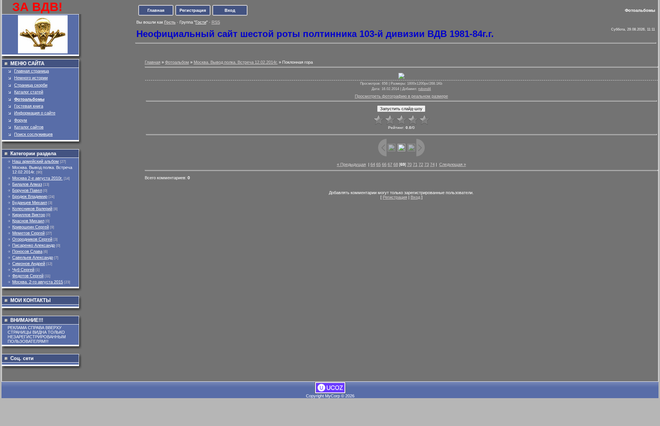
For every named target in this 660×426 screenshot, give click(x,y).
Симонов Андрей (28, 263)
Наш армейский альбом (35, 161)
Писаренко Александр (33, 245)
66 (384, 164)
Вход (230, 10)
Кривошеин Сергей (30, 227)
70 (409, 164)
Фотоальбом (177, 62)
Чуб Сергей (23, 269)
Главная (155, 10)
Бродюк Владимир (29, 196)
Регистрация (193, 10)
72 (421, 164)
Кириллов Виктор (28, 214)
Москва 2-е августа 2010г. (37, 178)
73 (426, 164)
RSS (216, 22)
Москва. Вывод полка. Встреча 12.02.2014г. (236, 62)
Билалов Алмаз (27, 184)
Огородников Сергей (32, 239)
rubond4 (424, 89)
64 (372, 164)
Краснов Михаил (28, 221)
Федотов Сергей (28, 275)
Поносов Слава (27, 251)
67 (390, 164)
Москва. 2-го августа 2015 (37, 282)
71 (415, 164)
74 (432, 164)
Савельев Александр (32, 257)
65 (378, 164)
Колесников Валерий (32, 208)
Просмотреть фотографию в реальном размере (401, 96)
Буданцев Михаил (29, 202)
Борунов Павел (27, 190)
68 (395, 164)
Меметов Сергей (28, 233)
